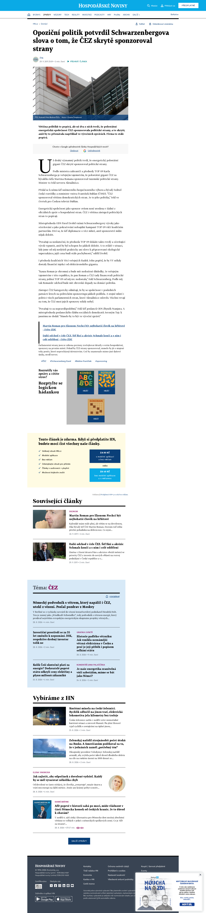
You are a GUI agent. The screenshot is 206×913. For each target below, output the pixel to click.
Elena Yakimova (41, 772)
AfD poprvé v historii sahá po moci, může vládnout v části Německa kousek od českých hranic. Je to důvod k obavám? (90, 809)
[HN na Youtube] (72, 885)
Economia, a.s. (53, 870)
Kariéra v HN (88, 880)
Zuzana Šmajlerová (75, 117)
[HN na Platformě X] (51, 885)
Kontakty (87, 866)
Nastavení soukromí (116, 875)
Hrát (85, 391)
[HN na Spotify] (68, 885)
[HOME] (29, 15)
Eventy (144, 871)
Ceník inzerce (89, 884)
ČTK (41, 58)
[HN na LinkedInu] (64, 885)
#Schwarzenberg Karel (60, 361)
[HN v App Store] (63, 899)
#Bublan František (83, 361)
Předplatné (188, 5)
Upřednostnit (94, 151)
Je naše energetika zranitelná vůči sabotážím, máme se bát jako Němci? (96, 672)
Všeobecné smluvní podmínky (120, 880)
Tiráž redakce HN (90, 871)
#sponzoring (101, 361)
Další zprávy (79, 841)
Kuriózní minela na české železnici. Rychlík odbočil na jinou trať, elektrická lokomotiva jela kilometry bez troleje (96, 712)
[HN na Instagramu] (59, 885)
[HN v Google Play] (44, 899)
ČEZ (53, 588)
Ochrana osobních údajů (118, 866)
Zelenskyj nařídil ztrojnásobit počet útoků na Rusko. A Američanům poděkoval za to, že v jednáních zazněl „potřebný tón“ (97, 744)
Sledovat (74, 151)
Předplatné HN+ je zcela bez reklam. (114, 494)
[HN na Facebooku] (55, 885)
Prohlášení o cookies (116, 871)
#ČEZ (43, 361)
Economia (87, 875)
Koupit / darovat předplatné (153, 866)
